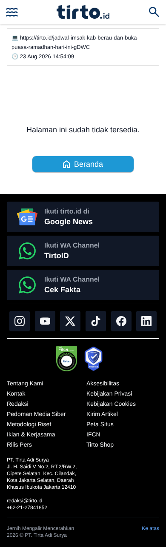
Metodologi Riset (29, 424)
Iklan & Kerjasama (31, 434)
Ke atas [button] (150, 528)
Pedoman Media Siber (36, 413)
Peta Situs (100, 424)
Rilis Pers (19, 444)
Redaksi (18, 403)
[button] (83, 12)
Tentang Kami (25, 383)
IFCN (93, 434)
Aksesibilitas (102, 383)
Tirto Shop (100, 444)
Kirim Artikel (102, 413)
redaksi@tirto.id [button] (25, 501)
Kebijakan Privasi (109, 393)
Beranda (88, 164)
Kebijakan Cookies (111, 403)
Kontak (16, 393)
